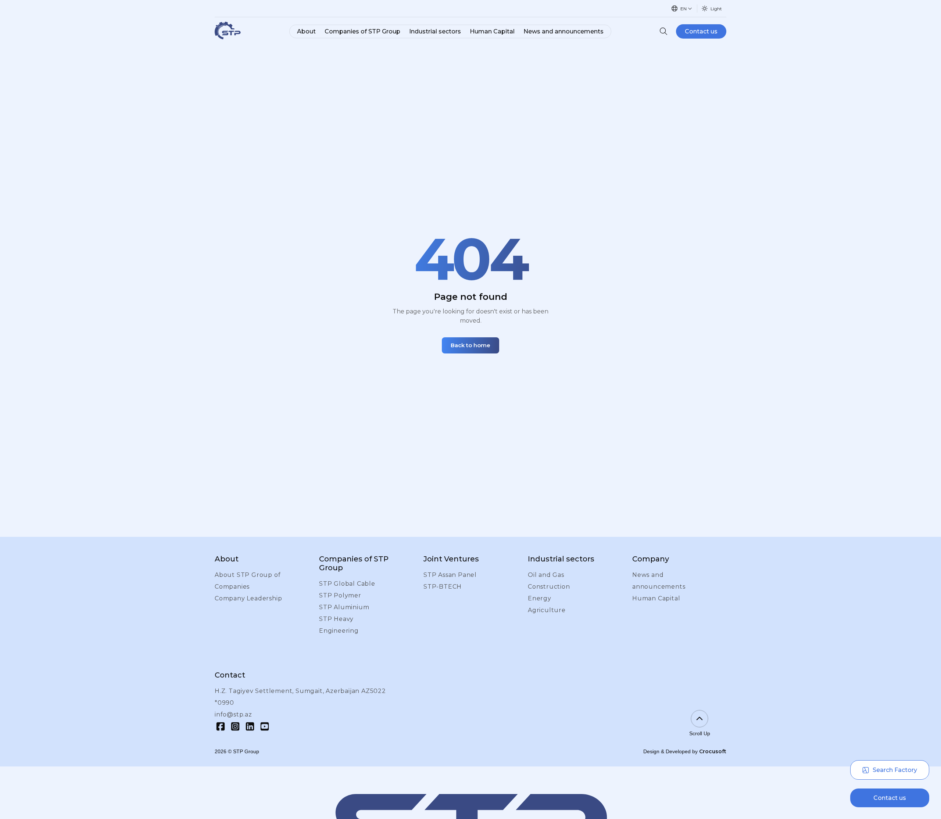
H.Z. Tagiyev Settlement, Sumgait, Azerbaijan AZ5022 (300, 690)
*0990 (224, 702)
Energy (539, 598)
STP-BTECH (442, 586)
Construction (549, 586)
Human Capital (492, 31)
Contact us (701, 31)
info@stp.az (233, 714)
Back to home (470, 345)
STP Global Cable (347, 583)
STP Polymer (340, 595)
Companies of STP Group (362, 31)
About (306, 31)
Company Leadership (248, 598)
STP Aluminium (344, 607)
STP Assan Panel (450, 574)
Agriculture (547, 610)
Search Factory (895, 769)
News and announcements (563, 31)
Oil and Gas (546, 574)
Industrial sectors (435, 31)
